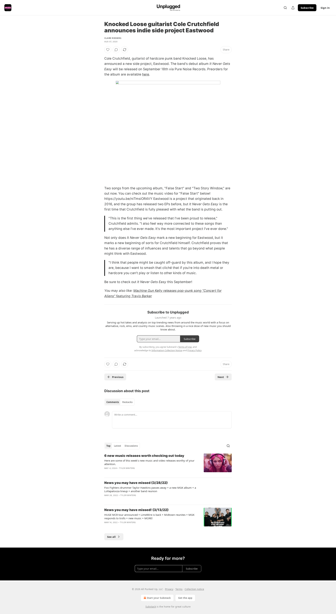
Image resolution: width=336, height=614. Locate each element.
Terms (179, 589)
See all (111, 536)
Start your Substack (159, 597)
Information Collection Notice (167, 350)
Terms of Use (185, 346)
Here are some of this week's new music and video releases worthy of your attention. (149, 462)
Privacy (169, 589)
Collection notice (194, 589)
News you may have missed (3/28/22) (136, 483)
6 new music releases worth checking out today (144, 456)
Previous (117, 377)
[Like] (107, 49)
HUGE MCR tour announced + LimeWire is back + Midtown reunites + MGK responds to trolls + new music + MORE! (149, 516)
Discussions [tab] (131, 445)
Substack (150, 606)
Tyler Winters (127, 468)
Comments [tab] (112, 402)
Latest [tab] (117, 445)
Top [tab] (108, 445)
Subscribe (307, 7)
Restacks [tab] (127, 402)
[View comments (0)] (116, 49)
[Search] (285, 7)
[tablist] (119, 402)
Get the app (185, 597)
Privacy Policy (194, 350)
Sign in (325, 7)
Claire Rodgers (112, 38)
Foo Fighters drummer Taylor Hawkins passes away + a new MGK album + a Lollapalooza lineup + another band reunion (150, 489)
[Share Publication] (292, 7)
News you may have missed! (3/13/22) (136, 510)
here (145, 74)
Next (221, 377)
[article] (168, 464)
